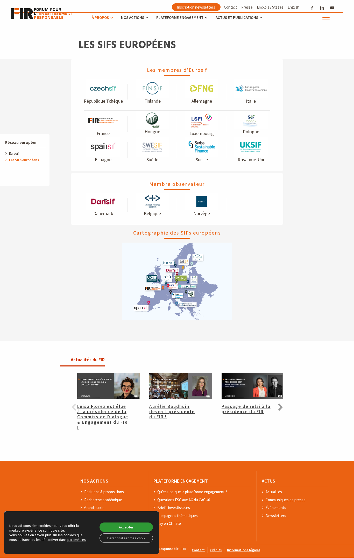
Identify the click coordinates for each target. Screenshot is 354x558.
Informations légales (243, 550)
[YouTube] (332, 7)
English (293, 7)
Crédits (216, 550)
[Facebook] (312, 7)
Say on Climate (169, 523)
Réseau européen (21, 142)
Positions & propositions (104, 492)
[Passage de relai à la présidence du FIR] (249, 386)
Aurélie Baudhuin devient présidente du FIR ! (172, 412)
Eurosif (14, 153)
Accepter (126, 527)
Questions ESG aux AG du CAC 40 (183, 500)
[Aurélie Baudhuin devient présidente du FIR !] (176, 386)
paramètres (76, 539)
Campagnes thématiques (177, 516)
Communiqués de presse (286, 500)
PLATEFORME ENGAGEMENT (180, 481)
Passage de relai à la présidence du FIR (246, 409)
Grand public (94, 508)
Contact (230, 7)
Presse (247, 7)
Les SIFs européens (24, 159)
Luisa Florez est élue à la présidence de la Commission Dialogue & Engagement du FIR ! (102, 417)
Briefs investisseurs (173, 508)
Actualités (274, 492)
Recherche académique (103, 500)
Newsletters (276, 516)
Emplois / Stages (270, 7)
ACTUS (268, 481)
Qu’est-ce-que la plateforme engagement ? (192, 492)
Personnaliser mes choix (126, 538)
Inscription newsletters (196, 7)
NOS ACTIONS (94, 481)
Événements (276, 508)
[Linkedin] (322, 7)
